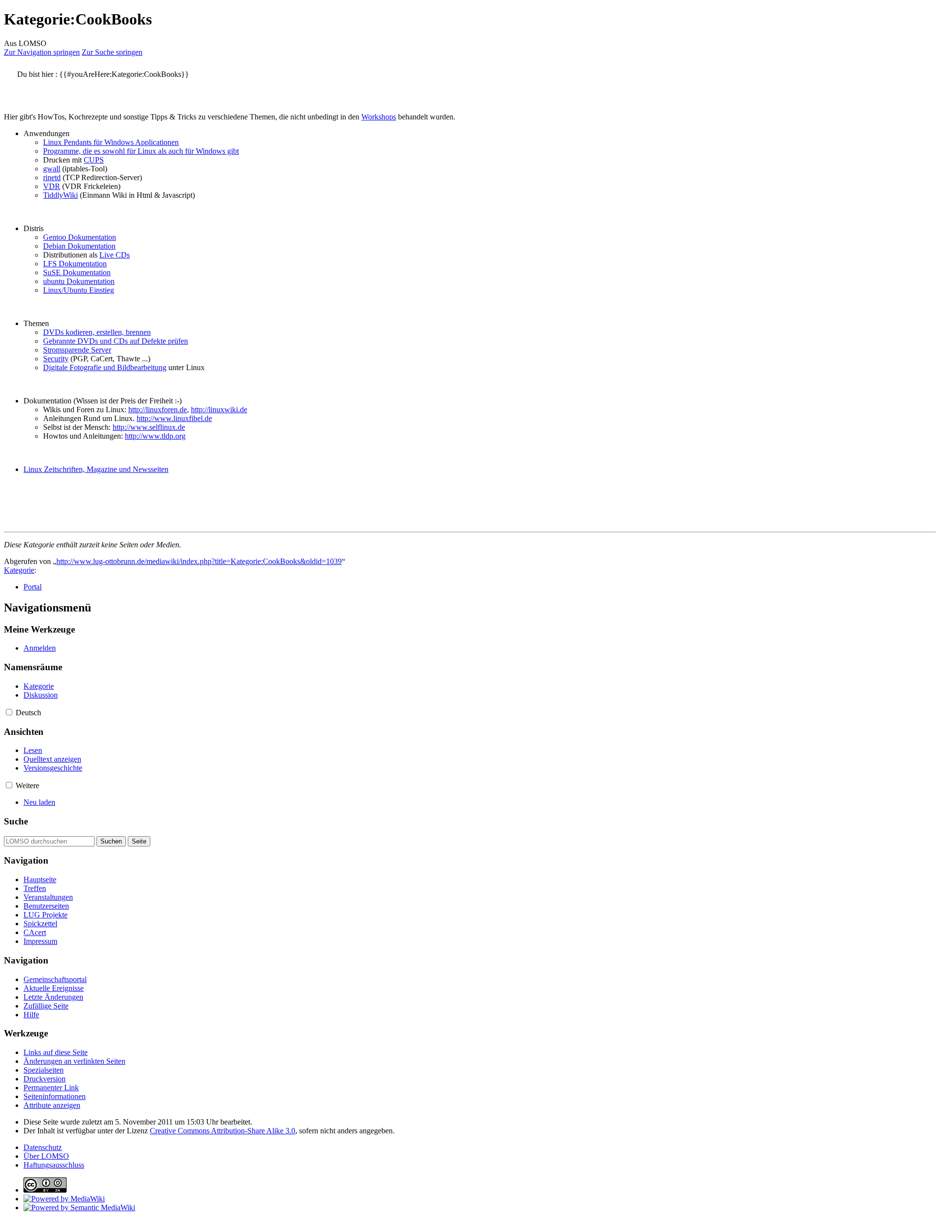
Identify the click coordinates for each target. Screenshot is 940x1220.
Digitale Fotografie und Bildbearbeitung (104, 367)
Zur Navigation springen (42, 52)
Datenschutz (43, 1147)
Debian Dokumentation (79, 246)
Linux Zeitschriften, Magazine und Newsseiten (96, 469)
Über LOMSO (46, 1156)
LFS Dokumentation (75, 263)
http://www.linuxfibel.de (174, 418)
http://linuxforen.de (157, 409)
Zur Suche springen (112, 52)
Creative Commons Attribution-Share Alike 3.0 (222, 1130)
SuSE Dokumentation (77, 272)
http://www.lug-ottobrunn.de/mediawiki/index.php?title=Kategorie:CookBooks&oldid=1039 (199, 561)
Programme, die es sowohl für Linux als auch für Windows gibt (141, 151)
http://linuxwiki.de (219, 409)
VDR (51, 186)
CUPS (94, 160)
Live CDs (114, 255)
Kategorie (19, 570)
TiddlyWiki (60, 195)
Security (56, 358)
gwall (51, 168)
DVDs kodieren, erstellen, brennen (97, 332)
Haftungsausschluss (54, 1165)
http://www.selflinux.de (149, 427)
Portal (33, 587)
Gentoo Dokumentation (79, 237)
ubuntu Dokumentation (79, 281)
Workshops (378, 117)
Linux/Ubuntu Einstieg (78, 290)
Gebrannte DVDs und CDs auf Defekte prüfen (115, 341)
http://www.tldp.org (155, 436)
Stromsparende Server (77, 350)
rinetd (52, 177)
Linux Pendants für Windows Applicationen (111, 142)
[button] (9, 712)
